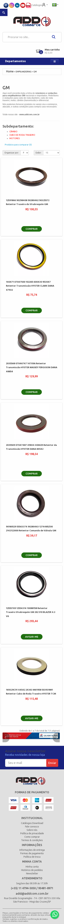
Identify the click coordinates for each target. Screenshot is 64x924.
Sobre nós (32, 830)
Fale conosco (32, 826)
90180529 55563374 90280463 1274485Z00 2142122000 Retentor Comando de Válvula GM (31, 529)
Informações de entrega (32, 850)
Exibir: (38, 153)
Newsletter (32, 873)
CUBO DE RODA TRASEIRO (22, 135)
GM (35, 71)
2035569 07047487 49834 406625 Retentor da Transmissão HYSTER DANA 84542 (31, 447)
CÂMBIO (13, 131)
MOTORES (14, 138)
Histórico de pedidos (32, 870)
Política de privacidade (32, 833)
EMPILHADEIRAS (23, 71)
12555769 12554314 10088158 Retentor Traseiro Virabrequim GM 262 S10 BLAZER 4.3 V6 (30, 612)
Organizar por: (11, 153)
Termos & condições (32, 840)
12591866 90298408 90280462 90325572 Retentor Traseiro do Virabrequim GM (27, 202)
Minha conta (32, 866)
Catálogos (36, 5)
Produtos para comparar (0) (18, 145)
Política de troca (32, 856)
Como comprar (32, 836)
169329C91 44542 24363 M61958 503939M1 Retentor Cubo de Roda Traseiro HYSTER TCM (31, 692)
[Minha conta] (45, 4)
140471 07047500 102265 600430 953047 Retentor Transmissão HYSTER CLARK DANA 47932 (30, 286)
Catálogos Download (32, 823)
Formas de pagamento (32, 853)
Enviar (52, 762)
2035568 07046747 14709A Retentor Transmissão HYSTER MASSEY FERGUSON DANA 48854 (31, 368)
